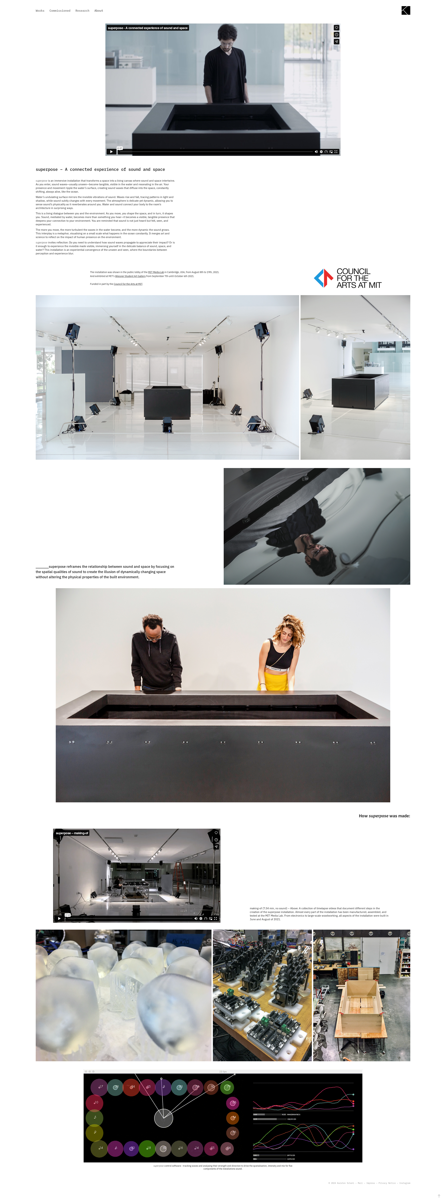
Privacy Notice (387, 1183)
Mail (360, 1183)
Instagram (404, 1183)
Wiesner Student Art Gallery (130, 276)
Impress (370, 1183)
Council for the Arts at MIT (128, 283)
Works (40, 10)
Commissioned (59, 10)
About (98, 10)
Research (82, 10)
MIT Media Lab (156, 272)
